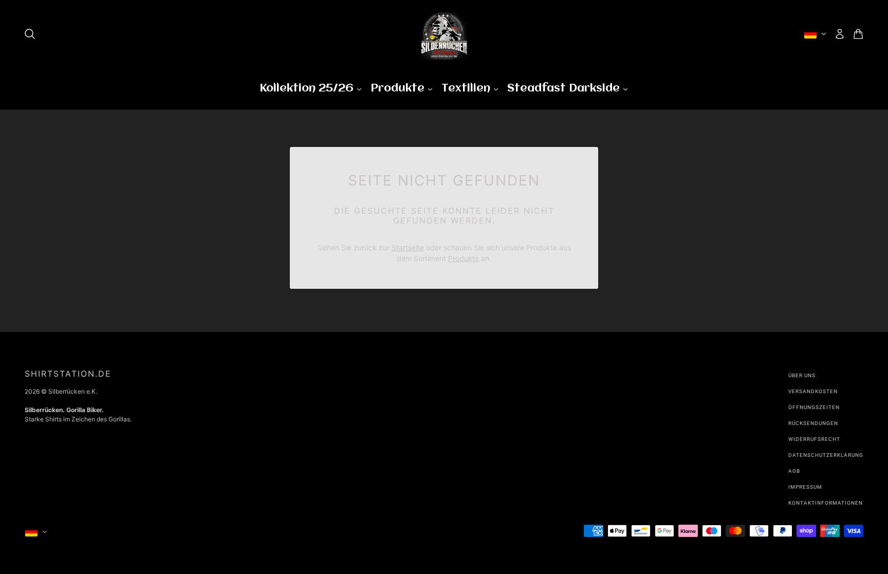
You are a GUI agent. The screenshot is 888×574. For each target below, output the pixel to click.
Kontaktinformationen (825, 503)
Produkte (463, 258)
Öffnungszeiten (814, 407)
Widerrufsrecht (814, 439)
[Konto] (840, 34)
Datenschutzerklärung (825, 455)
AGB (794, 471)
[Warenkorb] (858, 34)
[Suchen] (30, 34)
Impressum (805, 487)
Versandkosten (813, 391)
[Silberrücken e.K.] (444, 34)
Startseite (408, 247)
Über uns (802, 375)
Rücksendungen (813, 423)
